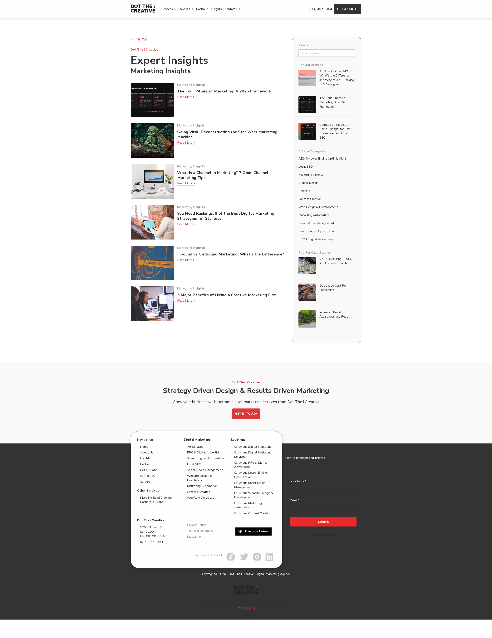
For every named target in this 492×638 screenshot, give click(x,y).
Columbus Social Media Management (249, 485)
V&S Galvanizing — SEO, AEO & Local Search (336, 261)
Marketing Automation (313, 215)
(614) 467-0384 (320, 9)
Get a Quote (347, 9)
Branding (304, 191)
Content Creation (310, 199)
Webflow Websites (200, 498)
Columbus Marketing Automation (248, 505)
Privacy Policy (196, 525)
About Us (186, 9)
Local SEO (305, 167)
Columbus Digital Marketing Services (253, 454)
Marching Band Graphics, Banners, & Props (156, 500)
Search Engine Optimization (316, 231)
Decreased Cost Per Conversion (333, 288)
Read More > (186, 97)
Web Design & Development (318, 207)
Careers (145, 482)
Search (303, 45)
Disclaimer (194, 537)
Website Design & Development (199, 478)
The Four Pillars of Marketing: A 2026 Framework (332, 102)
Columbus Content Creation (252, 513)
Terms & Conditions (200, 531)
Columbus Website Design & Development (253, 495)
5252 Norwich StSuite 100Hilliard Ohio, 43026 (154, 531)
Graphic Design (308, 183)
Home (144, 447)
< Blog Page (139, 39)
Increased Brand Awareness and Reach (334, 314)
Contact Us (232, 9)
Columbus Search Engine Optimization (250, 475)
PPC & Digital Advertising (316, 239)
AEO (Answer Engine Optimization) (322, 158)
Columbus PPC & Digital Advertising (250, 465)
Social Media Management (316, 223)
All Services (195, 447)
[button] (169, 9)
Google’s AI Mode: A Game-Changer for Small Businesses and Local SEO (335, 131)
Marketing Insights (310, 175)
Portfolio (202, 9)
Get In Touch (246, 414)
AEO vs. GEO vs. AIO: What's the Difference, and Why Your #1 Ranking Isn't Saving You (336, 77)
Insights (216, 9)
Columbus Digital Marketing (253, 447)
